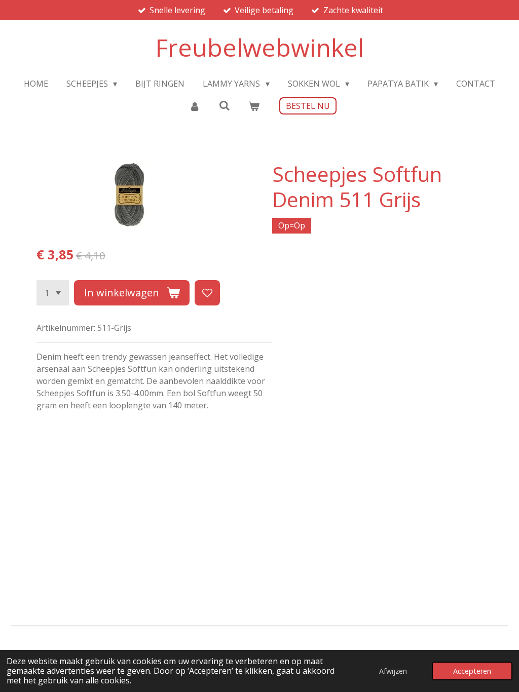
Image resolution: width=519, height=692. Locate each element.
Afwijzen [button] (393, 671)
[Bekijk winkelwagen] (254, 105)
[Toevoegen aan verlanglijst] (207, 292)
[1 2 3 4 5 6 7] (52, 292)
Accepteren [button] (472, 671)
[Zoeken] (224, 105)
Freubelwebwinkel (259, 47)
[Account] (194, 105)
